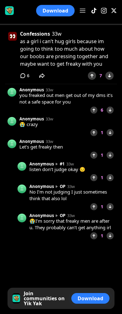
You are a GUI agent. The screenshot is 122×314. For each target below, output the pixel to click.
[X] (114, 11)
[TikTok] (94, 11)
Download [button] (56, 10)
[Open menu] (82, 10)
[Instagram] (104, 11)
